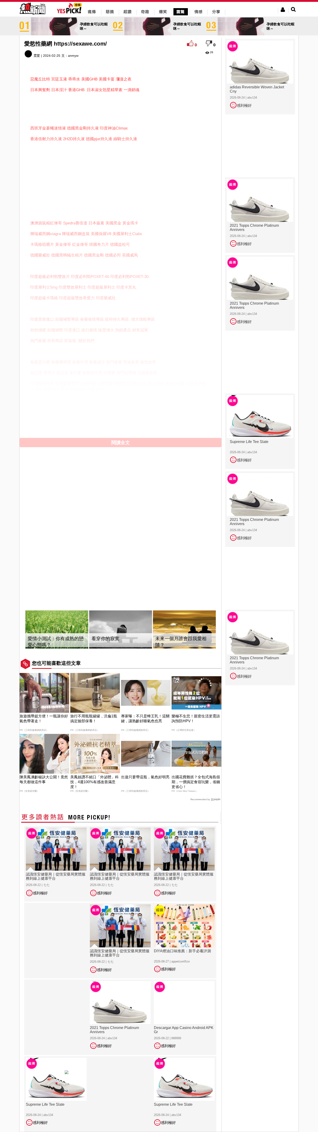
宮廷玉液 (59, 79)
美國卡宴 (107, 79)
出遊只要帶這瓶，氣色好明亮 (145, 777)
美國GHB (89, 79)
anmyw (73, 55)
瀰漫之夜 (124, 79)
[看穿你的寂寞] (120, 630)
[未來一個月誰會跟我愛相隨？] (184, 630)
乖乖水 (74, 79)
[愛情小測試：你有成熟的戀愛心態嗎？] (57, 630)
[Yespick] (70, 13)
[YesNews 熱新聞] (32, 15)
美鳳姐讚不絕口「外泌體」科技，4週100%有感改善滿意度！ (94, 782)
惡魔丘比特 (40, 79)
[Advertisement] (120, 108)
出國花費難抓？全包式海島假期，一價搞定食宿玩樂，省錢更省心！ (196, 782)
